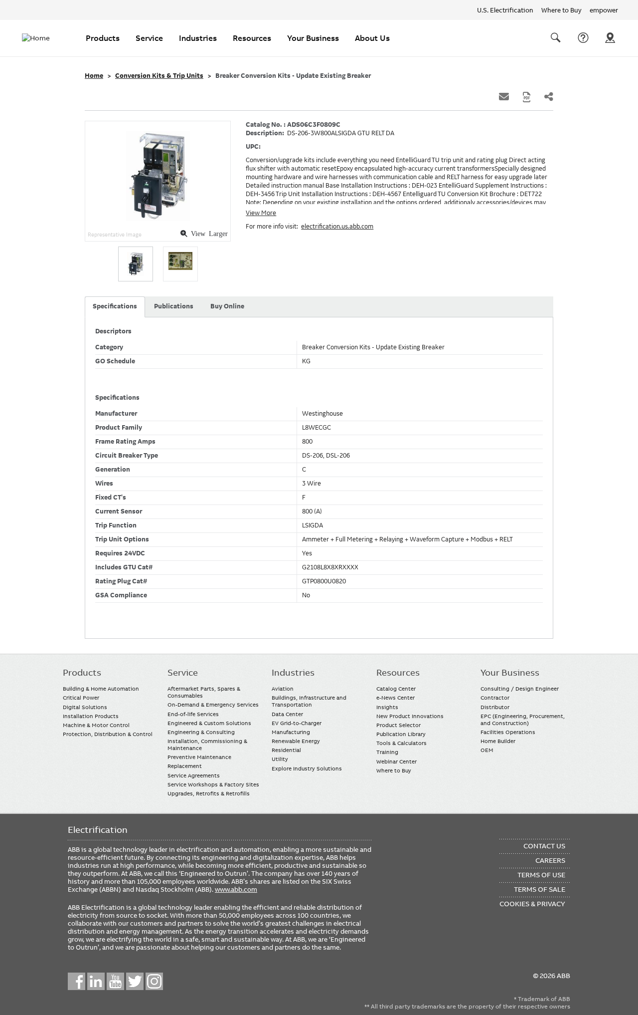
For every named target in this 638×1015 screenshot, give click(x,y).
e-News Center (395, 697)
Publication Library (401, 734)
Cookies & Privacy (532, 903)
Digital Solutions (85, 707)
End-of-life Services (193, 714)
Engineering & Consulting (201, 732)
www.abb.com (236, 889)
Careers (550, 860)
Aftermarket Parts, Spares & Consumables (203, 692)
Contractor (494, 697)
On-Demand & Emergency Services (213, 704)
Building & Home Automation (101, 688)
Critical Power (81, 697)
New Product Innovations (410, 716)
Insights (387, 707)
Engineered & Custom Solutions (209, 723)
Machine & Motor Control (96, 725)
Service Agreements (193, 775)
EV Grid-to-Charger (296, 723)
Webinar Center (396, 761)
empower (604, 10)
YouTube (115, 981)
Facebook (76, 981)
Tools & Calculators (401, 743)
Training (387, 752)
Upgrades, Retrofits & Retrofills (208, 793)
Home (94, 75)
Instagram (154, 981)
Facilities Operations (507, 732)
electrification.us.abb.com (337, 226)
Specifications (115, 306)
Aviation (283, 688)
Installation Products (91, 716)
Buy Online (227, 306)
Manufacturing (291, 732)
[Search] (556, 38)
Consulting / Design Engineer (519, 688)
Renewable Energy (296, 741)
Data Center (287, 714)
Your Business (313, 38)
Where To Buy (610, 38)
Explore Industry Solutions (307, 768)
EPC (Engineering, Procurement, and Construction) (522, 720)
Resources (252, 38)
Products (103, 38)
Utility (280, 759)
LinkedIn (96, 981)
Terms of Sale (539, 889)
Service (149, 38)
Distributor (494, 707)
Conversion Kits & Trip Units (159, 75)
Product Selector (398, 725)
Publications (173, 306)
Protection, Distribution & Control (108, 734)
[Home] (42, 37)
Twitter (135, 981)
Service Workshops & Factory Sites (213, 784)
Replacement (184, 765)
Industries (198, 38)
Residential (286, 750)
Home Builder (497, 741)
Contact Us (583, 38)
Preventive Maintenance (199, 757)
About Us (372, 38)
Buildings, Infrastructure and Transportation (309, 701)
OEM (486, 750)
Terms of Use (541, 874)
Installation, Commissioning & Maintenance (207, 745)
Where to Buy (561, 10)
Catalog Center (396, 688)
